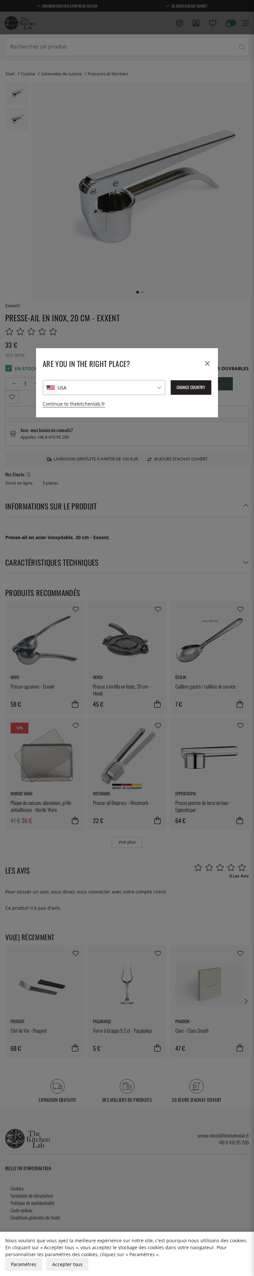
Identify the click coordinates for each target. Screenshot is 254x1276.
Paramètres (23, 1264)
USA (62, 387)
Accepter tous (67, 1264)
